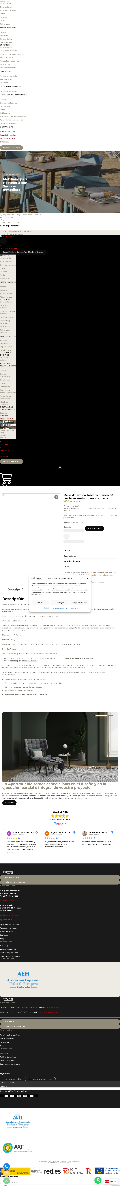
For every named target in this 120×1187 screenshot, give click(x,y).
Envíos (67, 551)
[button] (87, 578)
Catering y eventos (5, 353)
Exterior (5, 299)
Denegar (60, 602)
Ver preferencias (79, 602)
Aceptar (40, 602)
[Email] (6, 1174)
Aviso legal (74, 608)
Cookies (46, 608)
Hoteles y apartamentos (8, 364)
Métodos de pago (72, 561)
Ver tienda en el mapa (9, 900)
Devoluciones (70, 556)
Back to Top (5, 1186)
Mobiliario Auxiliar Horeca (93, 582)
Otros (66, 566)
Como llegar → (54, 1007)
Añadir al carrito (94, 528)
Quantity (68, 527)
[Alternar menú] (3, 241)
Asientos (4, 256)
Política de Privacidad (60, 608)
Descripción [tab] (16, 589)
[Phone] (6, 1166)
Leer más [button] (10, 853)
